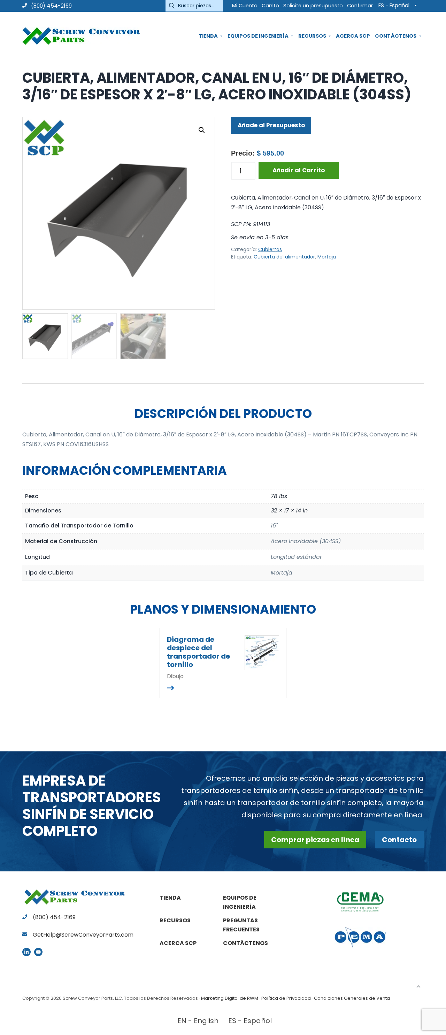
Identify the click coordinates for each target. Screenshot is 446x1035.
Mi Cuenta (244, 5)
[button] (201, 130)
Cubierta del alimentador (284, 256)
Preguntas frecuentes (241, 924)
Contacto (399, 840)
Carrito (270, 5)
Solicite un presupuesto (313, 5)
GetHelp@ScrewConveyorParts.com (83, 935)
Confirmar (360, 5)
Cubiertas (270, 249)
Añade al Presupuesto (271, 125)
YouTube (38, 952)
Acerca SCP (178, 943)
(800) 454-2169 (51, 5)
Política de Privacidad (286, 998)
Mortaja (326, 256)
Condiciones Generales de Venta (352, 998)
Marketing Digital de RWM (229, 998)
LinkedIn (26, 952)
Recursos (175, 920)
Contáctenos (245, 943)
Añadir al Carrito (298, 170)
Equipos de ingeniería (239, 902)
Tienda (170, 898)
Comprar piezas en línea (315, 840)
